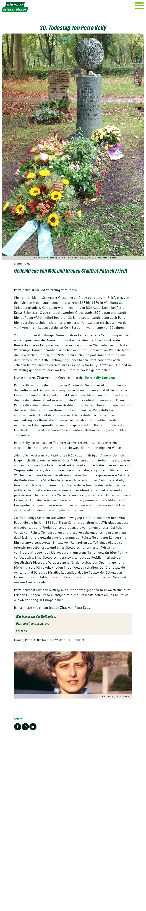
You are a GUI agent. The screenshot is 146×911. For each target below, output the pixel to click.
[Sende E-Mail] (32, 726)
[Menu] (139, 5)
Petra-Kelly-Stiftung (99, 378)
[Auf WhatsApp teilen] (25, 726)
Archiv (18, 718)
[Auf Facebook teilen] (17, 726)
